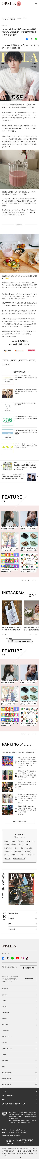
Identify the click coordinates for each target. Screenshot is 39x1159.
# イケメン (5, 360)
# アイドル (32, 360)
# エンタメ (13, 360)
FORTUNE (5, 1025)
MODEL (4, 1055)
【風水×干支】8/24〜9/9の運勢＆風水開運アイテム (9, 570)
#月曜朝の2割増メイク (19, 858)
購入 (10, 924)
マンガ (4, 1091)
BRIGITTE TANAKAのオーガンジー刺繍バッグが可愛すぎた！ (11, 629)
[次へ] (36, 634)
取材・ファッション (7, 1095)
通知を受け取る (29, 968)
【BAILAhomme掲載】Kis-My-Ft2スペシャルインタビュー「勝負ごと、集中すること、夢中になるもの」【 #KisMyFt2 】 (26, 445)
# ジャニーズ (6, 364)
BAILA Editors (6, 1085)
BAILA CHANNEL (7, 1073)
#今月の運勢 (8, 848)
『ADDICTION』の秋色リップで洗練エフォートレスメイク (28, 527)
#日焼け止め (30, 855)
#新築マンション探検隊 (27, 848)
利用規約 (23, 1132)
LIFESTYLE (5, 1013)
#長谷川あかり (18, 851)
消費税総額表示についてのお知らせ (11, 1135)
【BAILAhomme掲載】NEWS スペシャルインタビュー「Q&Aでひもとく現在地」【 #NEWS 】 (26, 418)
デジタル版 (12, 929)
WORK (4, 1001)
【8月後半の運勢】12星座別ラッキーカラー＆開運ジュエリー (28, 570)
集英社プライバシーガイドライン (10, 1132)
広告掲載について (6, 1130)
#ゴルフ (7, 855)
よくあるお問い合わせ (19, 1130)
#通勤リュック (16, 844)
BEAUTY (4, 995)
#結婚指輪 (21, 841)
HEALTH (4, 1007)
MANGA (4, 1043)
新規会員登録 (29, 978)
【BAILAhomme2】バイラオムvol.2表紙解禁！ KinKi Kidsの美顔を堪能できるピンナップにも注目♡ (26, 391)
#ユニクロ (7, 858)
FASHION (5, 989)
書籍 (3, 1099)
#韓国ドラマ (8, 851)
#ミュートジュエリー (10, 841)
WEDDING (5, 1019)
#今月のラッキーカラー (18, 855)
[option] (19, 543)
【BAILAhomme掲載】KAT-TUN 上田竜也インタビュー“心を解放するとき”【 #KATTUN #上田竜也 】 (26, 432)
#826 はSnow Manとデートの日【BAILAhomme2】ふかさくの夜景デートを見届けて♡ (26, 377)
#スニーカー (30, 841)
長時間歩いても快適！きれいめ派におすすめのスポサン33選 (28, 549)
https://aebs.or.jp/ (25, 1122)
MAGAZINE (5, 1031)
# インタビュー (23, 360)
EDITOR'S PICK (7, 1049)
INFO (3, 1067)
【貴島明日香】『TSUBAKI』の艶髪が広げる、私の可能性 (9, 527)
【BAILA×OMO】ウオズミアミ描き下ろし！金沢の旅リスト (9, 549)
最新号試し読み (13, 913)
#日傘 (16, 848)
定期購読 (11, 918)
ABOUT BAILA (6, 1078)
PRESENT (5, 1061)
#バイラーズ (26, 844)
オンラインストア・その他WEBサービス (14, 1104)
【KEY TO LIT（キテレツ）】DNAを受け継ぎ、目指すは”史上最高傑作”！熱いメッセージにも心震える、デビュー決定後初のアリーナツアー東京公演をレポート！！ (27, 761)
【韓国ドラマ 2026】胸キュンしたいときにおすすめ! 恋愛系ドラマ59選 (27, 784)
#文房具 (7, 844)
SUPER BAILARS (7, 1037)
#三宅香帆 (27, 851)
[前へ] (30, 634)
